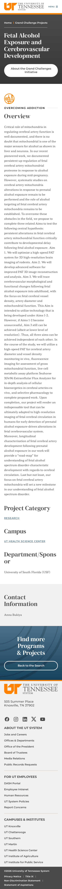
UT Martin (10, 844)
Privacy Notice (12, 876)
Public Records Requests (20, 764)
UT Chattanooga (15, 832)
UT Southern (12, 838)
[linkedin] (25, 719)
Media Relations (14, 758)
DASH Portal (12, 783)
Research (11, 518)
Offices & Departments (19, 740)
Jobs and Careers (15, 734)
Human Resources (16, 795)
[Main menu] (53, 6)
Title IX (29, 876)
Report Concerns (15, 807)
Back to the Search (31, 665)
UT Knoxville (12, 826)
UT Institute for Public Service (23, 862)
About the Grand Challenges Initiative (31, 70)
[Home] (24, 6)
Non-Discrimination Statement (22, 880)
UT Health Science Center (24, 541)
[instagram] (16, 719)
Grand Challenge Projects (31, 22)
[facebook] (7, 719)
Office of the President (19, 746)
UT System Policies (16, 801)
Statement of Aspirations (18, 884)
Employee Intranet (16, 789)
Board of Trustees (15, 752)
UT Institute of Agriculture (21, 856)
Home (8, 22)
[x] (34, 719)
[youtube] (42, 719)
